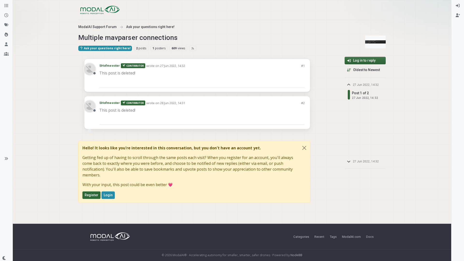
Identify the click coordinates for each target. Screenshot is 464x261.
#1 (303, 66)
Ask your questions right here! (107, 48)
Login (108, 195)
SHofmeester (109, 65)
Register (91, 195)
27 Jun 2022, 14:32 (172, 66)
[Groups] (6, 54)
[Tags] (6, 25)
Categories (301, 237)
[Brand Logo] (100, 10)
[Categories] (6, 6)
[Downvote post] (300, 81)
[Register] (457, 15)
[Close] (304, 148)
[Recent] (6, 15)
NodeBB (296, 255)
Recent (319, 237)
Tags (333, 237)
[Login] (457, 6)
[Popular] (6, 35)
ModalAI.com (351, 237)
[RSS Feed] (192, 48)
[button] (6, 158)
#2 (303, 103)
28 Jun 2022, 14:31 (172, 103)
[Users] (6, 44)
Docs (370, 237)
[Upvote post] (283, 81)
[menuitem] (457, 6)
